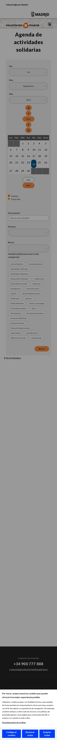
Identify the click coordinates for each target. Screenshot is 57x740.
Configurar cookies (11, 733)
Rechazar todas (30, 733)
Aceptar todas (47, 733)
